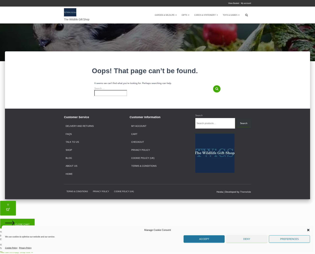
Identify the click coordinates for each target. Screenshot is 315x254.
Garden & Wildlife (165, 15)
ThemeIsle (245, 191)
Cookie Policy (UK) (143, 158)
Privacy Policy (25, 248)
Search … (99, 88)
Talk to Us (72, 142)
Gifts (185, 15)
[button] (308, 230)
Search (199, 115)
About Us (71, 166)
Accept (204, 239)
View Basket (233, 3)
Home (69, 174)
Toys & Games (230, 15)
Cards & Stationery (205, 15)
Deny (246, 239)
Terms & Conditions (144, 166)
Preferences (289, 239)
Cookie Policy (11, 248)
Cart (134, 134)
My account (246, 3)
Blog (69, 158)
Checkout (137, 142)
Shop (69, 150)
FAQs (69, 134)
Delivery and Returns (80, 126)
